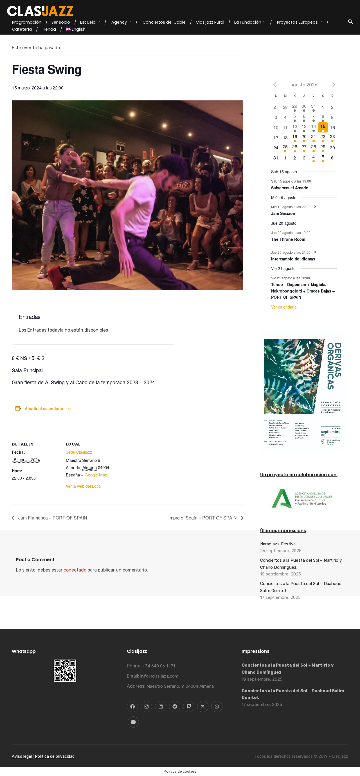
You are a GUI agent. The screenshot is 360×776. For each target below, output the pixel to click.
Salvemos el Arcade (289, 187)
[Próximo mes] (333, 84)
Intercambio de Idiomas (293, 259)
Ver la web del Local (84, 486)
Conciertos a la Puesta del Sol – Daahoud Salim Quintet (300, 587)
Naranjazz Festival (278, 543)
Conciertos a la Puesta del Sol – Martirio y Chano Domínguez (301, 564)
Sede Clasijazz (79, 452)
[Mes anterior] (274, 84)
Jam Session (283, 213)
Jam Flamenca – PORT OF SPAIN (52, 517)
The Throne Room (288, 239)
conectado (75, 570)
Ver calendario (284, 307)
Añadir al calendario (44, 408)
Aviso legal (22, 756)
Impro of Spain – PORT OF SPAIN (203, 517)
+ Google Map (94, 475)
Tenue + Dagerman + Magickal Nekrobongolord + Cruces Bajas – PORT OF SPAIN (303, 291)
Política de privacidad (55, 756)
